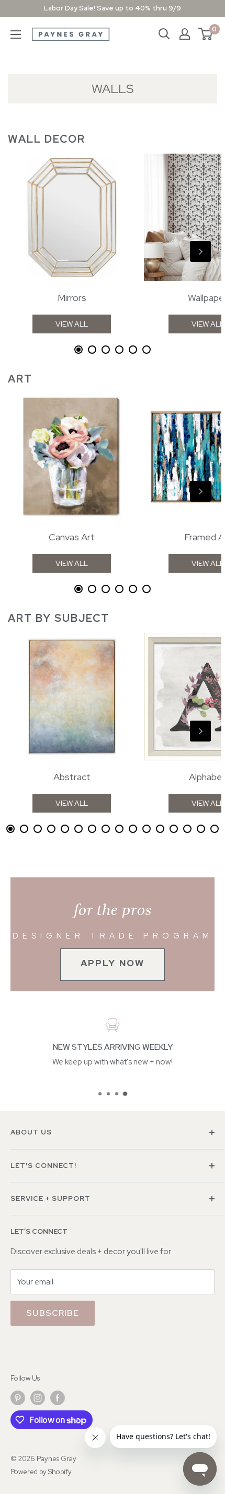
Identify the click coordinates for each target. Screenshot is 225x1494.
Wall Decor (46, 139)
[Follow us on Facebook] (57, 1398)
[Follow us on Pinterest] (17, 1398)
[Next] (200, 251)
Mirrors (72, 298)
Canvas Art (72, 537)
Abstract (72, 777)
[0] (205, 34)
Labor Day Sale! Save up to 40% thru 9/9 (112, 8)
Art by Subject (58, 618)
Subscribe (52, 1312)
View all (71, 324)
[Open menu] (15, 34)
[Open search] (164, 34)
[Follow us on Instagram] (37, 1398)
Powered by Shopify (41, 1471)
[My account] (184, 34)
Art (20, 379)
